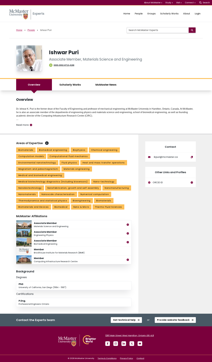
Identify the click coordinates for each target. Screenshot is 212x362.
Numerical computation (94, 194)
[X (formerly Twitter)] (132, 343)
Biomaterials (25, 150)
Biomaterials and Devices (33, 207)
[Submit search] (192, 30)
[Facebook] (107, 343)
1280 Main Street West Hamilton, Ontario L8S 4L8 (129, 335)
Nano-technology (103, 181)
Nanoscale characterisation (58, 194)
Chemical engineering (104, 150)
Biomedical (61, 207)
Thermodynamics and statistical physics (42, 200)
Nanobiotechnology (30, 188)
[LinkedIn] (123, 343)
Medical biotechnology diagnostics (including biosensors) (53, 181)
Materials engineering (77, 169)
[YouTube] (140, 343)
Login (197, 13)
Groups (151, 13)
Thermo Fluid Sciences (108, 207)
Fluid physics (69, 162)
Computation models (31, 156)
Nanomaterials (27, 194)
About (186, 13)
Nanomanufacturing (117, 188)
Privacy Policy (126, 358)
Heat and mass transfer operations (104, 162)
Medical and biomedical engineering (40, 175)
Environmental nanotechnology (37, 162)
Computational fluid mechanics (69, 156)
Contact (140, 358)
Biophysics (79, 150)
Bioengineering (82, 200)
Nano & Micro (81, 207)
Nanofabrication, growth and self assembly (73, 188)
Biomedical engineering (53, 150)
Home (126, 13)
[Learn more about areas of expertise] (47, 143)
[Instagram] (115, 343)
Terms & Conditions (107, 358)
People (139, 13)
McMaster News (105, 84)
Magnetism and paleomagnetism (38, 169)
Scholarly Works (169, 13)
